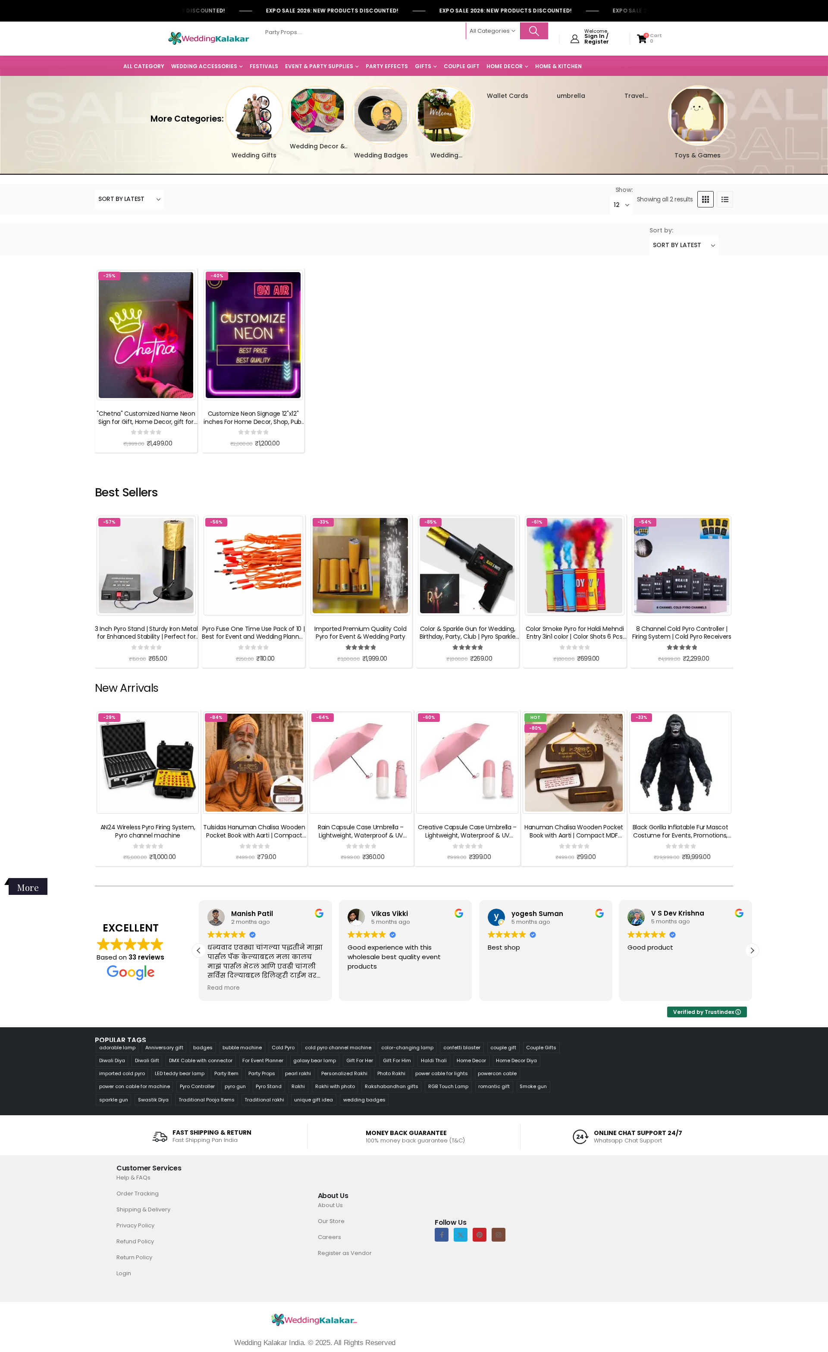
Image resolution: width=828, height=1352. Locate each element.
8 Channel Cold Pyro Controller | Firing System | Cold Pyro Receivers (681, 632)
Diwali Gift (147, 1060)
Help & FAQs (133, 1177)
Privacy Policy (135, 1225)
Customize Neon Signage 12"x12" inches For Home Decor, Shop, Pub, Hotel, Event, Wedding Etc (253, 421)
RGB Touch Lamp (448, 1086)
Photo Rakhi (391, 1073)
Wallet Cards (507, 95)
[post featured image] (254, 115)
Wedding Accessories (204, 66)
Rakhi (298, 1086)
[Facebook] (441, 1235)
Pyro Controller (197, 1086)
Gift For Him (397, 1060)
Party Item (226, 1073)
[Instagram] (498, 1235)
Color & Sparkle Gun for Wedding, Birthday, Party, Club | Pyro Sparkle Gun (467, 636)
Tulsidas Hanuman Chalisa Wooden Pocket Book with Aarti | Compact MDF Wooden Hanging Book (254, 835)
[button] (220, 109)
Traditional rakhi (264, 1099)
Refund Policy (135, 1241)
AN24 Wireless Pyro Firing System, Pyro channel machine (147, 831)
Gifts (423, 66)
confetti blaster (461, 1047)
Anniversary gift (164, 1047)
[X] (460, 1235)
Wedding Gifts (254, 155)
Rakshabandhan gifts (391, 1086)
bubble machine (242, 1047)
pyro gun (235, 1086)
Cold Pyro (283, 1047)
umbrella (571, 95)
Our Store (331, 1221)
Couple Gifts (541, 1047)
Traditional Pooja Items (207, 1099)
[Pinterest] (479, 1235)
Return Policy (134, 1257)
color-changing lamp (407, 1047)
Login (123, 1273)
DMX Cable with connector (200, 1060)
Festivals (264, 66)
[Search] (534, 30)
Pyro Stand (269, 1086)
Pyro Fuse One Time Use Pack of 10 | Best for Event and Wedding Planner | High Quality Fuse (253, 636)
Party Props (261, 1073)
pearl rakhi (298, 1073)
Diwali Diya (112, 1060)
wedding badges (364, 1099)
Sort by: (661, 230)
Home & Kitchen (558, 66)
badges (203, 1047)
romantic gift (494, 1086)
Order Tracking (137, 1193)
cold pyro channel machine (338, 1047)
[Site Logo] (209, 38)
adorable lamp (117, 1047)
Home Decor (504, 66)
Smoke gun (533, 1086)
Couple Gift (462, 66)
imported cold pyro (122, 1073)
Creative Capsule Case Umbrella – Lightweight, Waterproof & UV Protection (467, 835)
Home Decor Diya (516, 1060)
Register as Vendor (345, 1253)
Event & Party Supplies (319, 66)
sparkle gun (113, 1099)
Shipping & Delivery (143, 1209)
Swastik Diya (153, 1099)
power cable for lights (441, 1073)
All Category (143, 66)
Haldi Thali (434, 1060)
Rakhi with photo (335, 1086)
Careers (329, 1237)
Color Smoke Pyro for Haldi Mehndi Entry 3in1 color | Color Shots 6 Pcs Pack (575, 636)
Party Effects (387, 66)
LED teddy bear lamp (179, 1073)
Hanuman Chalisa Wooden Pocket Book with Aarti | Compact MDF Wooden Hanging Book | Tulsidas (573, 835)
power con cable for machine (134, 1086)
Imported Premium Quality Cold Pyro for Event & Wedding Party (360, 632)
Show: (624, 189)
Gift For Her (359, 1060)
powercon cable (497, 1073)
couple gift (503, 1047)
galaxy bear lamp (314, 1060)
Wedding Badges (381, 155)
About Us (330, 1205)
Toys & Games (697, 155)
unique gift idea (313, 1099)
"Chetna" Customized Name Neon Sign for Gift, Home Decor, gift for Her (146, 421)
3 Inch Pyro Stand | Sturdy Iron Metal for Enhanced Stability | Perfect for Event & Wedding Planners (146, 636)
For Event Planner (262, 1060)
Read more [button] (223, 988)
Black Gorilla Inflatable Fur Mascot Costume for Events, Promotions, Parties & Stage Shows (680, 835)
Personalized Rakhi (344, 1073)
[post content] (146, 335)
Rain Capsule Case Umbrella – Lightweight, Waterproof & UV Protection (361, 835)
